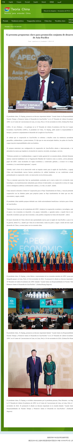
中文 (3, 2)
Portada (5, 21)
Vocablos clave (60, 21)
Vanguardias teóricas (34, 21)
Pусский (27, 2)
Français (19, 2)
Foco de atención (16, 26)
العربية (59, 2)
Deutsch (44, 2)
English (11, 2)
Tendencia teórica (17, 21)
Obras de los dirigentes (50, 11)
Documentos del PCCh (64, 11)
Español (36, 2)
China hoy (48, 21)
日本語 (52, 2)
